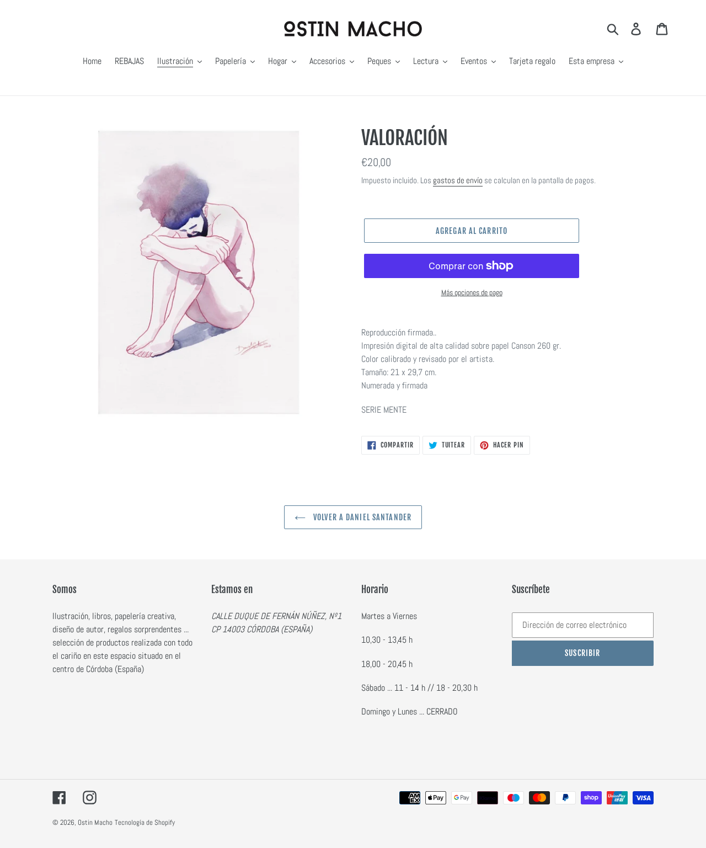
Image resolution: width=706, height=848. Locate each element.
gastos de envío (458, 180)
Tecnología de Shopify (145, 822)
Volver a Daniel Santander (361, 517)
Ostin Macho (95, 822)
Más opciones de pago (471, 292)
